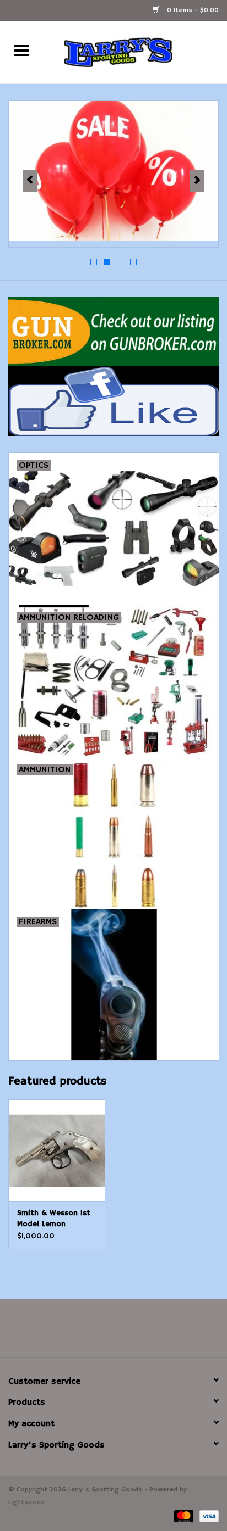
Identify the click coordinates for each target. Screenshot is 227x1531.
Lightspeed (26, 1502)
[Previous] (30, 181)
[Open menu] (21, 50)
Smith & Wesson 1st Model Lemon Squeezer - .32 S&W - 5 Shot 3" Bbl (56, 1219)
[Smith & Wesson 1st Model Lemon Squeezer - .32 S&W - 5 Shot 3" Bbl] (56, 1149)
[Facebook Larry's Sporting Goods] (113, 1332)
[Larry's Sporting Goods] (135, 52)
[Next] (197, 181)
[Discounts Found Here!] (113, 170)
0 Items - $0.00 (192, 10)
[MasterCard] (183, 1516)
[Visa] (207, 1516)
